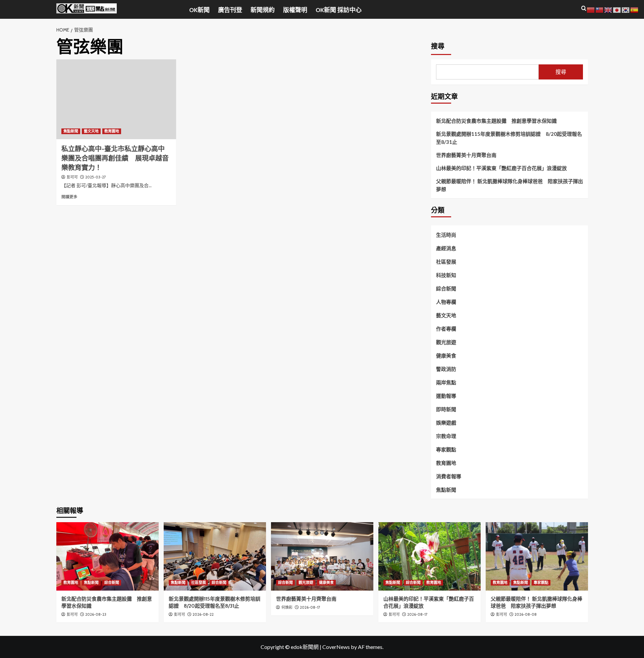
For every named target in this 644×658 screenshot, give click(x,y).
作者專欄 (446, 329)
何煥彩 (286, 607)
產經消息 (446, 248)
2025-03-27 (95, 177)
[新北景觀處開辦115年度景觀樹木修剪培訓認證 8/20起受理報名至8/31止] (215, 556)
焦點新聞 (70, 131)
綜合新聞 (446, 288)
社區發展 (446, 262)
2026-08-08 (526, 614)
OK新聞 (199, 10)
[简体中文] (591, 9)
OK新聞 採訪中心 (339, 10)
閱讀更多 (69, 196)
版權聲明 (295, 10)
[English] (608, 9)
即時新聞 (446, 409)
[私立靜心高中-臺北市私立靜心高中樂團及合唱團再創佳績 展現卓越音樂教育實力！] (116, 99)
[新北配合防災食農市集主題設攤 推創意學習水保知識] (107, 556)
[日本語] (617, 9)
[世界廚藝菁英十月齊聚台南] (322, 556)
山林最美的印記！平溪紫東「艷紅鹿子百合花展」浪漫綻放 (501, 168)
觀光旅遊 (446, 342)
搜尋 (437, 46)
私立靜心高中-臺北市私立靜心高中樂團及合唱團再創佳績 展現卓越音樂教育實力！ (115, 158)
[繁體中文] (599, 9)
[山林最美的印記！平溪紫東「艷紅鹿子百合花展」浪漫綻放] (429, 556)
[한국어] (626, 9)
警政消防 (446, 369)
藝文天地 (91, 131)
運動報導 (446, 396)
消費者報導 (448, 476)
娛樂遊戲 (446, 423)
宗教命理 (446, 436)
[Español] (634, 9)
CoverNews (336, 647)
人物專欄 (446, 302)
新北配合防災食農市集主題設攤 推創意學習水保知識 (496, 121)
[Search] (584, 8)
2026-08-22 (203, 614)
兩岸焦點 (446, 382)
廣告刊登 (230, 10)
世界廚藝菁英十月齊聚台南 (466, 155)
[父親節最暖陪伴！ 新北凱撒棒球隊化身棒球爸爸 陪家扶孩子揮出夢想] (537, 556)
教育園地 (111, 131)
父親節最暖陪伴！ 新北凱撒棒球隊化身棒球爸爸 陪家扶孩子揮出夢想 (509, 185)
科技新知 (446, 275)
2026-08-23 (95, 614)
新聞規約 (263, 10)
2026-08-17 (310, 607)
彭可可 (72, 177)
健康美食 (446, 355)
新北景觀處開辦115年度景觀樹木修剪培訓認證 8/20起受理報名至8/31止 (509, 138)
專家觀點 (446, 449)
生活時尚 (446, 235)
